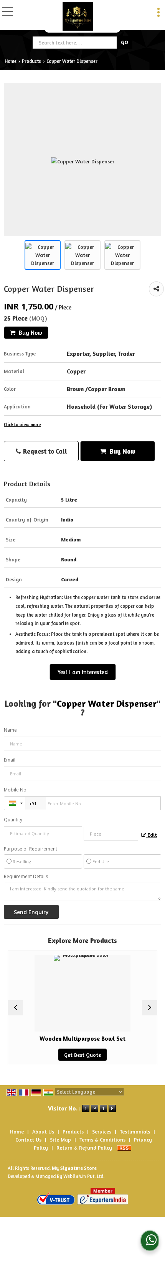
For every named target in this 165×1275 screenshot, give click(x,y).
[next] (149, 1007)
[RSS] (124, 1147)
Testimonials (135, 1131)
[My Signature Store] (78, 16)
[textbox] (75, 42)
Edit (151, 835)
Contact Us (28, 1139)
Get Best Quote (74, 1054)
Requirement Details (26, 876)
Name (10, 730)
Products (31, 61)
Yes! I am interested (83, 672)
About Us (43, 1131)
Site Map (60, 1139)
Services (101, 1131)
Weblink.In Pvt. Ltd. (83, 1176)
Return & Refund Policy (84, 1147)
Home (10, 61)
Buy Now (29, 332)
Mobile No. (16, 789)
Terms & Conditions (102, 1139)
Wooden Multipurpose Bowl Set (75, 1038)
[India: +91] (14, 803)
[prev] (15, 1007)
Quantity (13, 819)
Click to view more (22, 424)
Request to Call (44, 451)
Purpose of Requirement (30, 849)
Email (9, 760)
